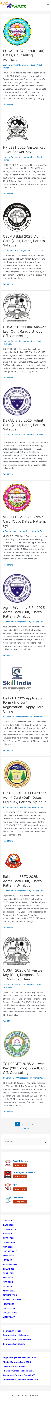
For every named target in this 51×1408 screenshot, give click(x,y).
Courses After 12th (12, 1331)
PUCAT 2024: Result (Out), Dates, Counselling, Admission (24, 55)
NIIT (15, 1185)
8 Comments (9, 622)
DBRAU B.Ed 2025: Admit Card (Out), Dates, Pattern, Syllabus (24, 424)
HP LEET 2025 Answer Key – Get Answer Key (24, 149)
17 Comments (9, 1078)
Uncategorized (28, 157)
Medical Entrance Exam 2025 (17, 1362)
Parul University (20, 1161)
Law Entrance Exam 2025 (15, 1366)
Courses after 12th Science (16, 1335)
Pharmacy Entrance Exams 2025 (18, 1371)
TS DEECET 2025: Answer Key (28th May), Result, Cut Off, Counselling (25, 1068)
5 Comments (9, 250)
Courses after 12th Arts (14, 1344)
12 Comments (9, 717)
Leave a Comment (11, 65)
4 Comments (9, 531)
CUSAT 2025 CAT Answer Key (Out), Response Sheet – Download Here (24, 974)
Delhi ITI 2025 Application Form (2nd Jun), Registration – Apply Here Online (23, 704)
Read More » (8, 104)
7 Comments (9, 807)
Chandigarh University (24, 1172)
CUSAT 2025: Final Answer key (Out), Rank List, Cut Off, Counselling (24, 331)
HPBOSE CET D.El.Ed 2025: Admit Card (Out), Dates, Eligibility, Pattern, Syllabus (24, 797)
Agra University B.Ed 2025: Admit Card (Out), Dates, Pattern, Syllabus (24, 612)
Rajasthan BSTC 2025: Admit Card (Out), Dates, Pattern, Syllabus (23, 881)
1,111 (33, 1123)
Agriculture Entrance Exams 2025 (19, 1375)
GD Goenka (18, 1197)
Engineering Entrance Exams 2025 (19, 1358)
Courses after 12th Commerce (17, 1339)
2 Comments (9, 891)
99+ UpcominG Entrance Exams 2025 (20, 1379)
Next (25, 1128)
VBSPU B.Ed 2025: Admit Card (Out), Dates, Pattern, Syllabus (24, 521)
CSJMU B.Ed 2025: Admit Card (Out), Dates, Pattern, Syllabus (24, 240)
